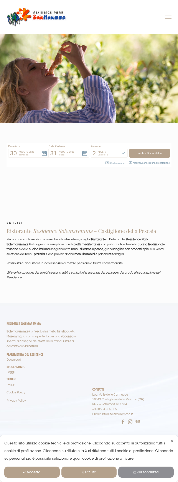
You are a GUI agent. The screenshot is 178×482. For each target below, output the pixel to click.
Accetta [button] (33, 472)
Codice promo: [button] (118, 163)
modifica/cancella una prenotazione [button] (151, 163)
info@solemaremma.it (117, 414)
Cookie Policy (16, 392)
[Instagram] (130, 422)
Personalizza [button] (148, 472)
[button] (28, 153)
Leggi (11, 372)
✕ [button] (172, 441)
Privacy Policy (16, 400)
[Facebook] (123, 422)
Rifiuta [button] (90, 472)
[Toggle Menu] (168, 17)
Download (14, 359)
